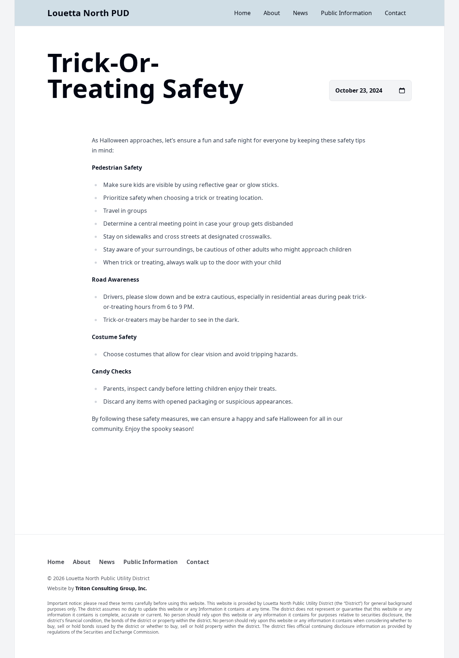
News (300, 13)
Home (242, 13)
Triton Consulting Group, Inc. (111, 588)
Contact (395, 13)
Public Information (346, 13)
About (272, 13)
